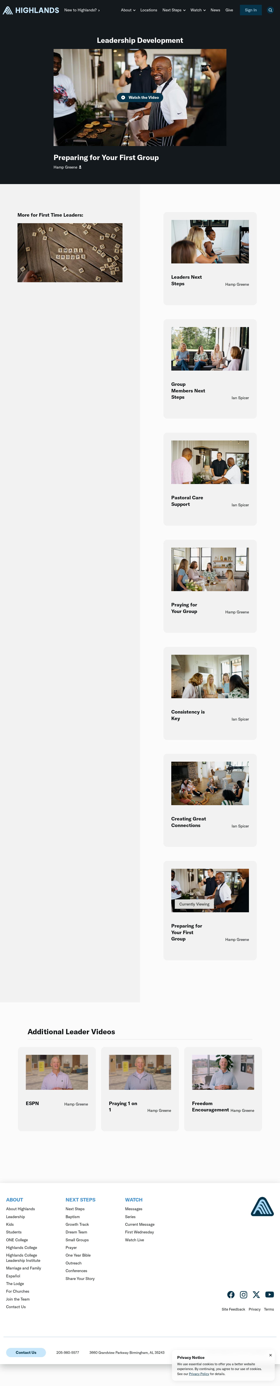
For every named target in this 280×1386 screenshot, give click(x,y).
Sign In (251, 9)
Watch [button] (196, 9)
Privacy (255, 1309)
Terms (269, 1309)
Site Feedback (233, 1309)
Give (229, 9)
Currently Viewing (194, 904)
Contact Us (26, 1352)
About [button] (126, 9)
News (215, 9)
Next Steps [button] (172, 9)
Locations (148, 9)
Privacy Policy (199, 1374)
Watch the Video (144, 97)
